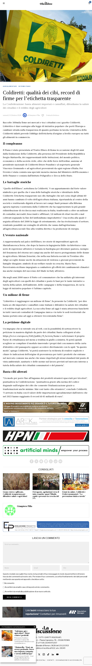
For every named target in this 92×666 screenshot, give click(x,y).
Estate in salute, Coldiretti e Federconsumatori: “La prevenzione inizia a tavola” (74, 494)
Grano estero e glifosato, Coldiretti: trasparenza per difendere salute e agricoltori (15, 494)
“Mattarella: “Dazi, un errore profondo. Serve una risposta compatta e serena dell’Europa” (24, 650)
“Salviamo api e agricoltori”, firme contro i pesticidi (22, 633)
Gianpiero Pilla (34, 115)
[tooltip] (32, 461)
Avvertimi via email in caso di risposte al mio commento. (27, 587)
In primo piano (24, 86)
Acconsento (9, 583)
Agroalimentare (10, 86)
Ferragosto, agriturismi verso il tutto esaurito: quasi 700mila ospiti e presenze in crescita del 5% (46, 495)
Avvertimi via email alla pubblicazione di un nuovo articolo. (28, 591)
